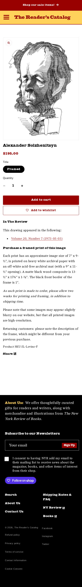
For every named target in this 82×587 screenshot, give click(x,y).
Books (48, 516)
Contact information (15, 560)
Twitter (46, 544)
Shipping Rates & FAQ (57, 497)
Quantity (8, 178)
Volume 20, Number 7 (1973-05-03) (36, 238)
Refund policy (12, 535)
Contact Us (14, 511)
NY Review (52, 507)
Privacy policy (12, 543)
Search (11, 494)
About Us (12, 503)
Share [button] (8, 354)
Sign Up (69, 445)
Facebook (47, 528)
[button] (6, 17)
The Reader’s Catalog (26, 527)
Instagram (47, 536)
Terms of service (14, 552)
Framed (13, 169)
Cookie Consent (13, 569)
